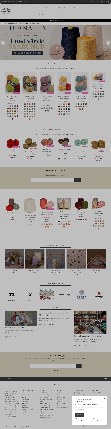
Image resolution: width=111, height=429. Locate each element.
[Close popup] (104, 398)
